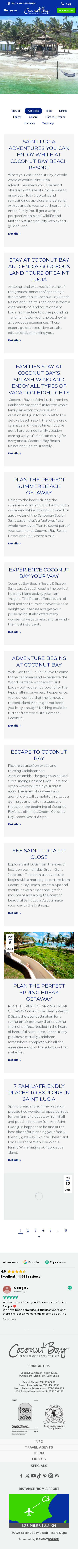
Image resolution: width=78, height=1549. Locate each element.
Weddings (48, 123)
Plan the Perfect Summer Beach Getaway (39, 486)
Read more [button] (9, 1319)
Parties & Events (55, 116)
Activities (33, 110)
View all (15, 110)
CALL (68, 4)
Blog (49, 110)
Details (13, 233)
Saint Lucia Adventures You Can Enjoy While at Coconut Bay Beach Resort (39, 155)
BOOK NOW (66, 10)
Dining (63, 110)
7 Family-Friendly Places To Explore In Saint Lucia (39, 1092)
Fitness (17, 116)
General (33, 116)
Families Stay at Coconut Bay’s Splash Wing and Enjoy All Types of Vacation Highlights (39, 379)
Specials (39, 1466)
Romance (29, 123)
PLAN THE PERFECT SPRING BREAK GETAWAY (39, 992)
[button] (32, 1262)
